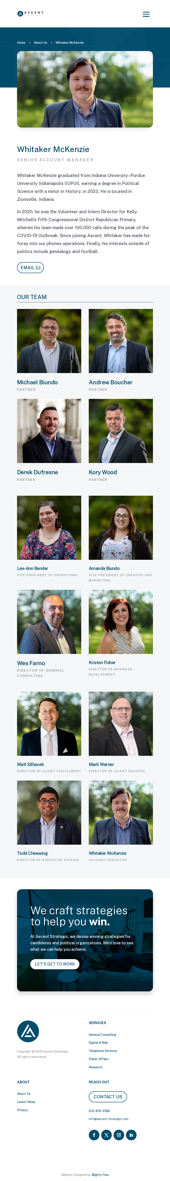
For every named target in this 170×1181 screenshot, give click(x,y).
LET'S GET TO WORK (55, 964)
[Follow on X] (106, 1135)
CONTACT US (108, 1096)
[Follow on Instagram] (119, 1135)
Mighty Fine (100, 1175)
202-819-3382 (99, 1111)
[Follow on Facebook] (94, 1135)
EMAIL (28, 267)
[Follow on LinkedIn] (131, 1135)
